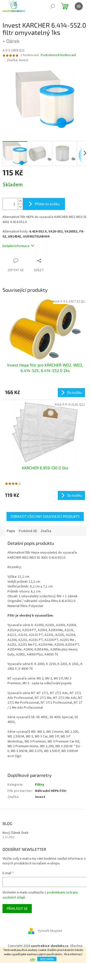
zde (32, 959)
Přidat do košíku (47, 204)
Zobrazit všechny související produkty (45, 516)
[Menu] (79, 6)
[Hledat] (53, 6)
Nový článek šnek (15, 833)
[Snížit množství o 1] (20, 207)
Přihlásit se (17, 908)
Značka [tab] (45, 531)
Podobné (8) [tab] (28, 531)
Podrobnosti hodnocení (58, 55)
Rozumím (47, 959)
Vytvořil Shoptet (50, 931)
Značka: (17, 60)
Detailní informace (16, 246)
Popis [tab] (11, 531)
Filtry (39, 784)
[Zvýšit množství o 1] (20, 201)
